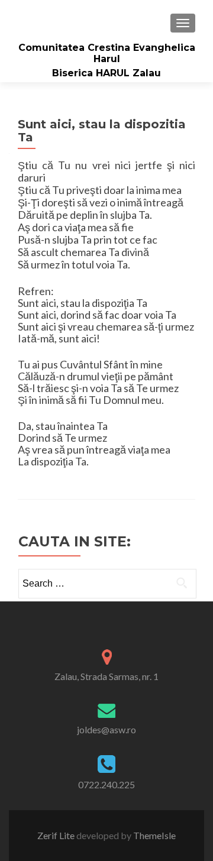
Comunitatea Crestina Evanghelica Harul (106, 53)
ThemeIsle (154, 835)
